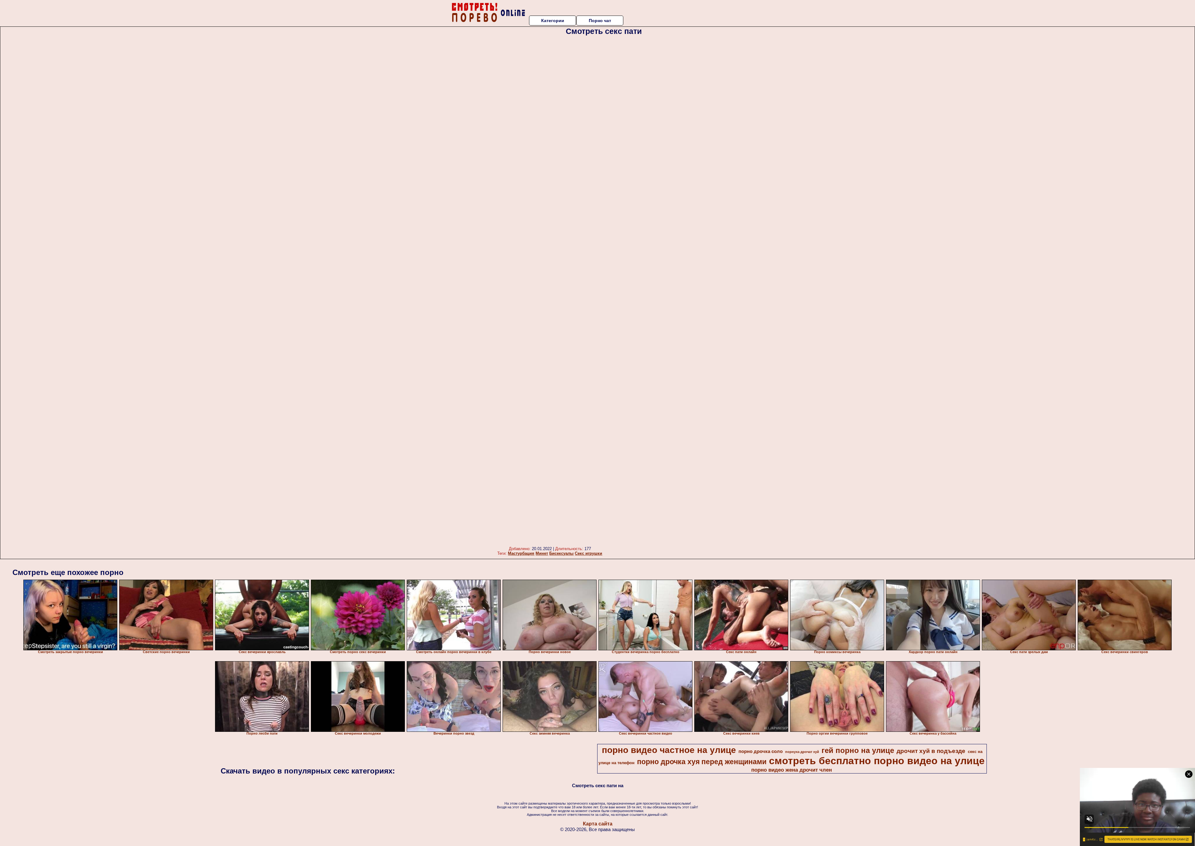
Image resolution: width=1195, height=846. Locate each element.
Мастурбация (521, 553)
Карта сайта (597, 823)
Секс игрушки (588, 553)
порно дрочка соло (760, 751)
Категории (552, 20)
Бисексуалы (561, 553)
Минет (542, 553)
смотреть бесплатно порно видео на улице (877, 760)
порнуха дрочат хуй (802, 752)
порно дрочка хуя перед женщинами (701, 762)
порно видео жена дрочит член (791, 770)
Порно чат (600, 20)
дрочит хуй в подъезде (931, 751)
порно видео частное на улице (669, 750)
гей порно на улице (858, 750)
